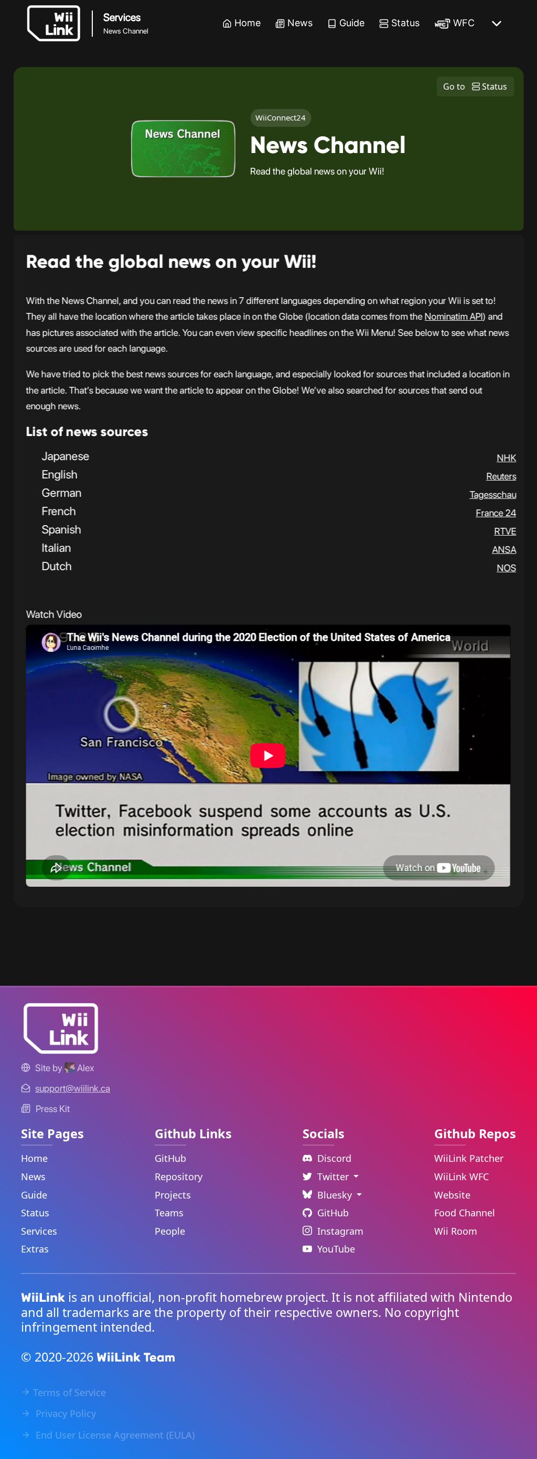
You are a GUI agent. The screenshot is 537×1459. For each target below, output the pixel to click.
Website (452, 1195)
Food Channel (464, 1212)
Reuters (501, 476)
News (300, 22)
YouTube (336, 1249)
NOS (506, 567)
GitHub (170, 1158)
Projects (173, 1195)
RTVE (505, 531)
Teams (169, 1212)
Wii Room (455, 1231)
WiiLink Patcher (468, 1158)
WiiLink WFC (461, 1176)
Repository (178, 1176)
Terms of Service (69, 1392)
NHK (506, 457)
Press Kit (53, 1108)
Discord (334, 1158)
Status (405, 22)
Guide (351, 22)
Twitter (334, 1176)
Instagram (340, 1231)
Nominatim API (454, 316)
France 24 (496, 512)
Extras (35, 1249)
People (170, 1231)
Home (247, 22)
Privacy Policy (64, 1413)
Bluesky (336, 1195)
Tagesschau (492, 494)
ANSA (504, 549)
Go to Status (475, 86)
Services (39, 1231)
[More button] (496, 24)
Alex (84, 1067)
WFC (464, 22)
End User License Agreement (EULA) (114, 1435)
